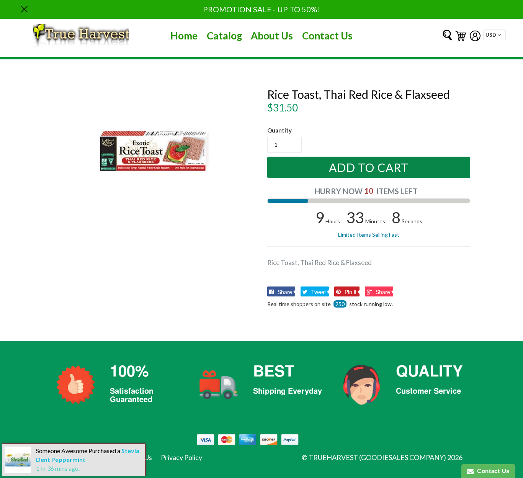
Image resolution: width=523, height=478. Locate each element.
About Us (272, 35)
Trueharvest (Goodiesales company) (377, 457)
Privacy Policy (181, 457)
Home (184, 35)
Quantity (279, 130)
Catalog (224, 35)
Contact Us (327, 35)
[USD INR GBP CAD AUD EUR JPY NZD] (494, 34)
